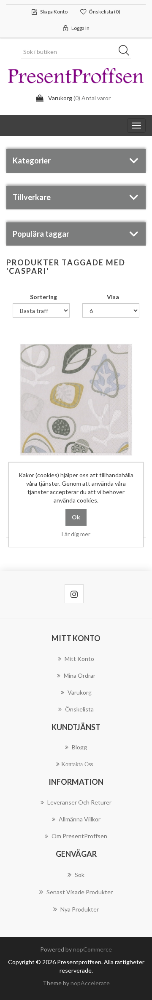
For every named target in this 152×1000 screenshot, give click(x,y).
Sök (126, 52)
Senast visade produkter (79, 892)
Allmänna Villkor (79, 819)
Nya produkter (79, 909)
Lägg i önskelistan (73, 452)
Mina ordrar (79, 675)
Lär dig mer (76, 533)
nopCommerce (92, 949)
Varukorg (80, 692)
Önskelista (79, 709)
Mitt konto (79, 658)
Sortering (43, 296)
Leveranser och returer (79, 802)
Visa (113, 296)
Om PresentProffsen (79, 836)
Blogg (79, 747)
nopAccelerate (90, 983)
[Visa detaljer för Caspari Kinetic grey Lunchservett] (76, 399)
